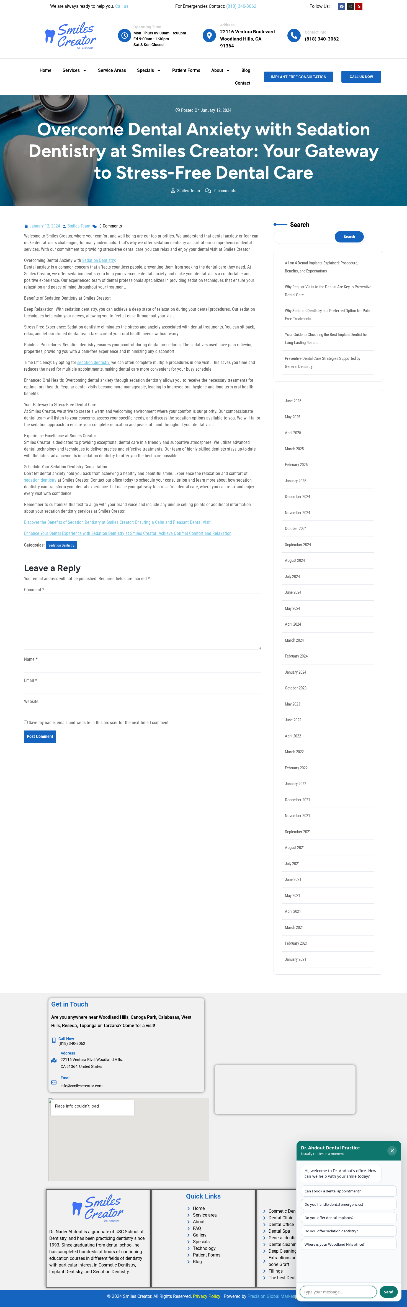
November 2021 (297, 815)
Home (45, 70)
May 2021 (292, 895)
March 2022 (294, 751)
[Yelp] (358, 6)
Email (30, 680)
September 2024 (298, 544)
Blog (245, 70)
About (217, 70)
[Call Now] (53, 1040)
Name (31, 659)
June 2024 (293, 592)
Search (299, 225)
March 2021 (294, 927)
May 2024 (292, 608)
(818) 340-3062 (241, 6)
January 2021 (295, 959)
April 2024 (293, 624)
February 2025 (296, 464)
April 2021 (293, 911)
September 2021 (298, 831)
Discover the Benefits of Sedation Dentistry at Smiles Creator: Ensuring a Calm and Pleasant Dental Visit (117, 522)
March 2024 (294, 640)
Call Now (66, 1039)
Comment (34, 589)
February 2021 (296, 943)
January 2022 (295, 783)
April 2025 (293, 432)
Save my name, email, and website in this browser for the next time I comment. (99, 722)
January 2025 (295, 480)
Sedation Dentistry (98, 260)
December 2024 (297, 496)
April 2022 (293, 736)
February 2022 (296, 767)
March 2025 (294, 448)
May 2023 (292, 704)
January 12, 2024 (45, 225)
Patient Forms (186, 70)
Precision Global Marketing (274, 1296)
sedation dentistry (93, 362)
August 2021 (295, 847)
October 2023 (295, 688)
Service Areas (112, 70)
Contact (242, 83)
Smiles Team (79, 225)
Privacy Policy (206, 1296)
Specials (145, 70)
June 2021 (293, 879)
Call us (121, 6)
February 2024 (296, 656)
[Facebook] (341, 6)
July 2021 (292, 863)
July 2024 (292, 576)
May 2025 (292, 416)
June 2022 (293, 719)
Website (31, 701)
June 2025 (293, 400)
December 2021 (297, 799)
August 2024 (295, 560)
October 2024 (295, 528)
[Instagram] (350, 6)
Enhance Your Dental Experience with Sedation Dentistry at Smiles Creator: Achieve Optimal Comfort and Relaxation (127, 533)
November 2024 (297, 512)
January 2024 (295, 672)
